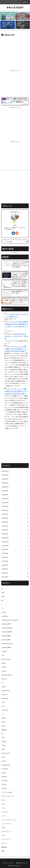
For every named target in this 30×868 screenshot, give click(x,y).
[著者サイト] (13, 233)
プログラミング (6, 831)
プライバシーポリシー (8, 863)
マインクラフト (6, 839)
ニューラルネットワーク (9, 820)
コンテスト (5, 812)
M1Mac (4, 722)
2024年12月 (15, 487)
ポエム (3, 835)
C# (2, 608)
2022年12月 (15, 498)
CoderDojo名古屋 (7, 628)
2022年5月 (15, 518)
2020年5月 (15, 577)
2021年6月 (15, 561)
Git (2, 683)
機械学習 (4, 847)
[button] (27, 242)
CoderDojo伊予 (6, 624)
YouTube (4, 788)
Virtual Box (5, 769)
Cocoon (4, 612)
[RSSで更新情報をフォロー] (16, 233)
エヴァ (3, 800)
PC (2, 734)
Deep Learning (6, 659)
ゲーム (3, 808)
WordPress (5, 780)
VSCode (4, 773)
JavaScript (5, 710)
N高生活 (4, 730)
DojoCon (4, 667)
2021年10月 (15, 546)
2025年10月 (15, 475)
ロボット (4, 843)
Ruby (3, 749)
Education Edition (7, 675)
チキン (15, 225)
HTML (3, 702)
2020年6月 (15, 573)
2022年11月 (15, 502)
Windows (4, 777)
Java (3, 706)
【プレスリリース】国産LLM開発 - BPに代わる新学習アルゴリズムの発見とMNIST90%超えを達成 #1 (16, 348)
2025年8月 (15, 483)
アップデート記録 (7, 792)
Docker (4, 663)
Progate (4, 741)
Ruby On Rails (6, 753)
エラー (3, 804)
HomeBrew (5, 698)
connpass (4, 651)
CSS (3, 655)
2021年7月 (15, 557)
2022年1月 (15, 534)
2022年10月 (15, 506)
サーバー (4, 816)
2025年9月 (15, 479)
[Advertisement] (15, 52)
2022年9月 (15, 510)
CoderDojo (5, 616)
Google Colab (6, 690)
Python (4, 745)
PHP (3, 737)
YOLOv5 (4, 784)
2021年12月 (15, 538)
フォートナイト (6, 824)
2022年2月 (15, 530)
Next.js (4, 726)
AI (2, 589)
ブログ (3, 828)
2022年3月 (15, 526)
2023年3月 (15, 495)
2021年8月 (15, 553)
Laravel (4, 718)
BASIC (3, 596)
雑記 (3, 851)
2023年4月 (15, 491)
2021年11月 (15, 542)
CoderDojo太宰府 (7, 632)
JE (2, 714)
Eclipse (4, 671)
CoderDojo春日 (6, 636)
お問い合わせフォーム (21, 863)
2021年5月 (15, 565)
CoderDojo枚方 (6, 640)
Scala (3, 757)
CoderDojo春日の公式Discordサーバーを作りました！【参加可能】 (16, 336)
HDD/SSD (4, 694)
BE (2, 600)
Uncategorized (6, 765)
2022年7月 (15, 514)
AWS (3, 593)
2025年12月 (15, 471)
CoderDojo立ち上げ (7, 643)
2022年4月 (15, 522)
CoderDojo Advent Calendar (10, 620)
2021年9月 (15, 549)
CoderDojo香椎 (6, 647)
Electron (4, 679)
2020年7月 (15, 569)
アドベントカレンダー (8, 796)
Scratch (4, 761)
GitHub (4, 687)
